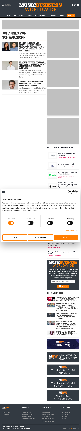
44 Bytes (74, 427)
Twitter (66, 416)
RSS (64, 419)
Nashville (61, 166)
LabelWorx (58, 255)
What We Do (6, 414)
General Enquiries (48, 419)
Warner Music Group (54, 247)
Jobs (62, 15)
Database (42, 15)
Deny (15, 237)
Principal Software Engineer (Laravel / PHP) (61, 252)
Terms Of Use (26, 412)
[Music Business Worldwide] (40, 7)
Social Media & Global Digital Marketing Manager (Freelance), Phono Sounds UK (67, 185)
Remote (50, 255)
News (9, 15)
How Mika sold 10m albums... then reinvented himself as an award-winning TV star (66, 333)
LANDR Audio (72, 157)
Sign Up (64, 286)
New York (61, 176)
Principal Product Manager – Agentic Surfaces (67, 173)
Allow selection (40, 237)
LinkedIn (66, 414)
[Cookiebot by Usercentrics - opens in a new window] (69, 192)
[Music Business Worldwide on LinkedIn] (75, 5)
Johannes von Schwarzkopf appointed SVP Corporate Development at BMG (31, 83)
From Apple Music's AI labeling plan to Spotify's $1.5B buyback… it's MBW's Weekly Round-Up (67, 316)
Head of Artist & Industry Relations (66, 154)
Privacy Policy (27, 416)
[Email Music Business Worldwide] (78, 5)
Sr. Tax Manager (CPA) (66, 164)
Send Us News (46, 416)
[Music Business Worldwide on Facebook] (73, 5)
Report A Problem (48, 421)
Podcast (53, 15)
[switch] (31, 223)
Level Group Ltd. (71, 166)
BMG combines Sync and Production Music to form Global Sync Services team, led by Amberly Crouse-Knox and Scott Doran (32, 47)
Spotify (60, 177)
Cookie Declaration (28, 419)
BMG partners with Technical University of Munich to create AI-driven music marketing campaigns (32, 65)
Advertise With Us (48, 414)
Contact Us (46, 412)
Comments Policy (28, 414)
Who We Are (6, 412)
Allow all (66, 237)
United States (68, 176)
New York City (62, 157)
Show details (69, 231)
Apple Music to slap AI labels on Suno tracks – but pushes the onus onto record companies (67, 299)
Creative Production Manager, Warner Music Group (61, 244)
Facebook (66, 412)
